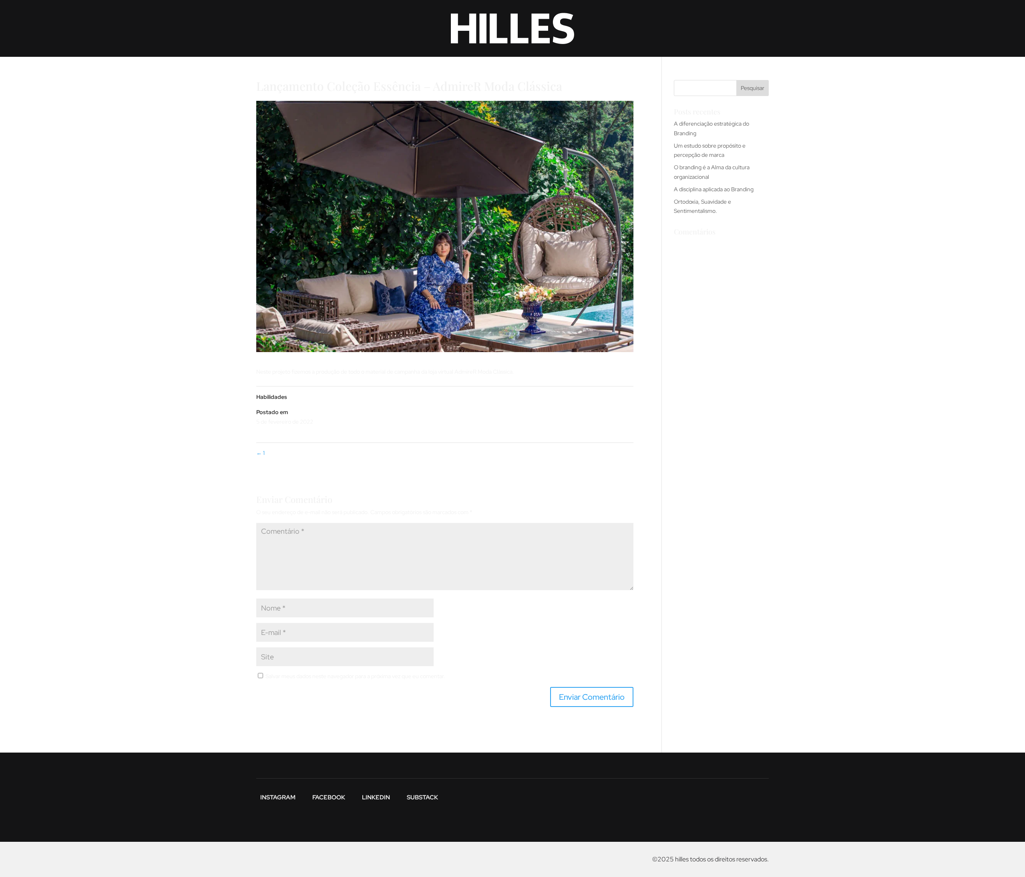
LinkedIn (376, 796)
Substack (422, 796)
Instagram (277, 796)
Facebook (328, 796)
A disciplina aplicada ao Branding (714, 189)
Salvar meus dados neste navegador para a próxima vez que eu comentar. (355, 676)
